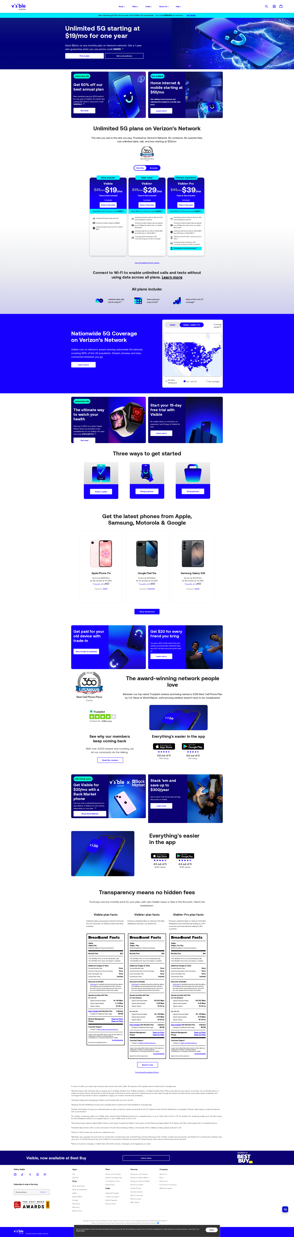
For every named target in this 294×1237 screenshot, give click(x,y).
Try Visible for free (112, 1181)
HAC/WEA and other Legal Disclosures (112, 1220)
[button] (266, 6)
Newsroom (164, 1181)
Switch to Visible (136, 1185)
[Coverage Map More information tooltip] (220, 327)
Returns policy (135, 1199)
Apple (74, 1193)
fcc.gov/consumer (117, 1040)
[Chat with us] (285, 1209)
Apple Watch (77, 1197)
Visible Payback (111, 1200)
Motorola (75, 1207)
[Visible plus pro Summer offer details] (201, 211)
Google (75, 1200)
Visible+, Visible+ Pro (191, 325)
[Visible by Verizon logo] (18, 1232)
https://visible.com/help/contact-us (108, 1029)
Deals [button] (148, 6)
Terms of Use (94, 1220)
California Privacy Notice (133, 1223)
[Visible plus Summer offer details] (123, 211)
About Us (163, 1174)
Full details (108, 200)
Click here (93, 984)
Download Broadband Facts (147, 1072)
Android (75, 1177)
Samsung (76, 1204)
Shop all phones (78, 1186)
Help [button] (178, 6)
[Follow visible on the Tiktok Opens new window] (22, 1174)
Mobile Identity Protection (159, 1220)
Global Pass (110, 1185)
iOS (73, 1174)
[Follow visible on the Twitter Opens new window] (30, 1174)
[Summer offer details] (123, 49)
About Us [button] (163, 6)
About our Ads (130, 1220)
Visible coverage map (113, 1177)
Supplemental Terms (142, 1220)
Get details (191, 15)
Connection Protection (168, 1185)
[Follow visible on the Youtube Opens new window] (45, 1174)
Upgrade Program (112, 1193)
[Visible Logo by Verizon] (18, 6)
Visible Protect (136, 1188)
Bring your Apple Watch (139, 1177)
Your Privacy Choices (149, 1223)
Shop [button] (121, 6)
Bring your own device (138, 1174)
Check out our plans (113, 1174)
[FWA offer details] (84, 104)
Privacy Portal (110, 1223)
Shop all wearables (79, 1189)
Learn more (172, 277)
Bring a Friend (110, 1204)
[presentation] (266, 6)
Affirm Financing (136, 1195)
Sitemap (86, 1220)
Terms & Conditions (97, 1223)
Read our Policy (117, 1019)
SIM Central (134, 1202)
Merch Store (77, 1211)
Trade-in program (112, 1197)
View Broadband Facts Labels (147, 263)
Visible (172, 325)
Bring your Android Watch (140, 1181)
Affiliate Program (166, 1188)
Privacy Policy (119, 1223)
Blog (161, 1177)
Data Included (93, 1011)
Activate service (136, 1192)
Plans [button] (134, 6)
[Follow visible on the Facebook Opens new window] (37, 1174)
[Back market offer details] (95, 808)
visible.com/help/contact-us (147, 1043)
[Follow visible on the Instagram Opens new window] (15, 1174)
